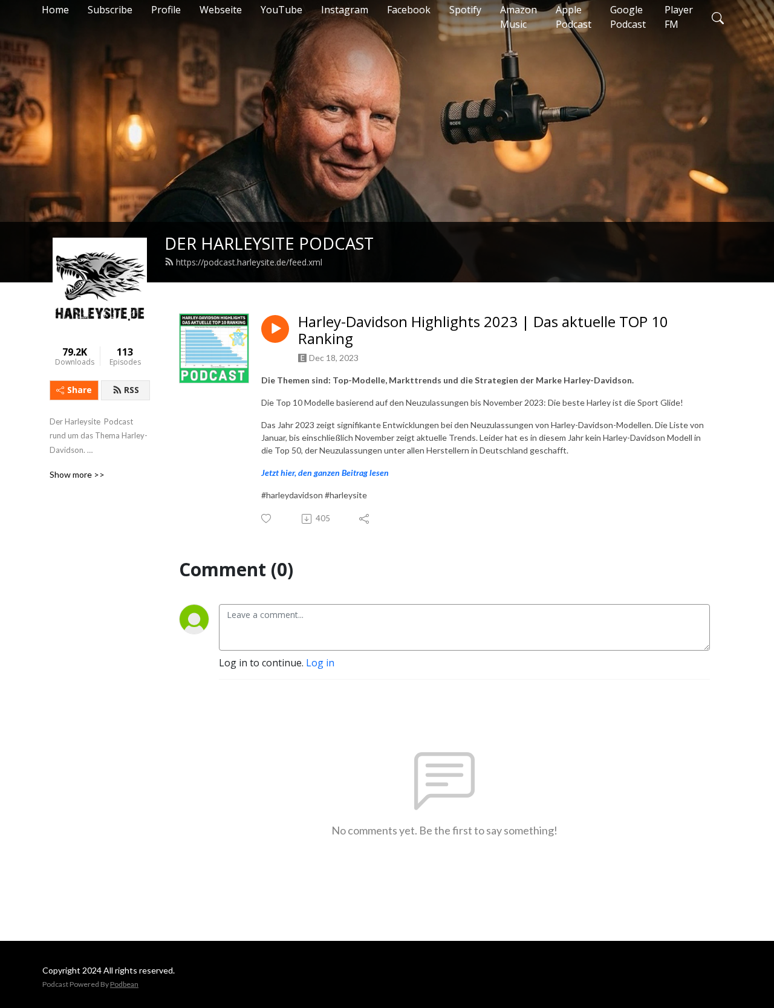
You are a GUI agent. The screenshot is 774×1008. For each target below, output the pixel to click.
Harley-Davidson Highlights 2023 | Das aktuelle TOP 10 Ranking (483, 330)
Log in (320, 662)
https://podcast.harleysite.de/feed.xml (249, 262)
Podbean (124, 984)
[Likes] (267, 518)
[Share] (365, 519)
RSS (131, 389)
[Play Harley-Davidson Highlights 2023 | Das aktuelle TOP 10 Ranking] (275, 329)
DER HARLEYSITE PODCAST (269, 243)
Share (79, 389)
